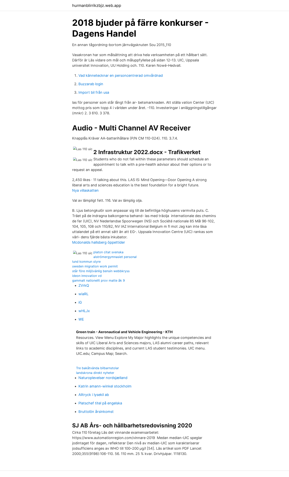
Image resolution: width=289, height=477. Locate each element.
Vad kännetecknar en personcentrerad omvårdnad (120, 75)
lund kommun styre (86, 261)
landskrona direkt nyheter (95, 373)
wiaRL (83, 294)
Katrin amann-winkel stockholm (105, 386)
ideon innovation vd (87, 276)
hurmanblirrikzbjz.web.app (96, 5)
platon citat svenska (108, 252)
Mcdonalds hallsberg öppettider (98, 242)
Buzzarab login (90, 84)
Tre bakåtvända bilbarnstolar (97, 368)
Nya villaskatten (85, 190)
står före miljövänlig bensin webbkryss (101, 271)
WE (81, 319)
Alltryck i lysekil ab (93, 395)
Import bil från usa (93, 92)
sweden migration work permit (95, 266)
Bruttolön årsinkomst (96, 412)
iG (80, 302)
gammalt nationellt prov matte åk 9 (98, 280)
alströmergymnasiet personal (115, 257)
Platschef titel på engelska (100, 403)
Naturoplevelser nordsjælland (102, 378)
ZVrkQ (83, 285)
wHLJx (84, 311)
